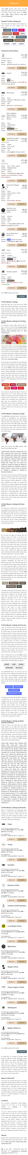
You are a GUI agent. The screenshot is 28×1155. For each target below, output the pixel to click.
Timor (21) (23, 460)
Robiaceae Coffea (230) (7, 746)
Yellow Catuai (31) (18, 759)
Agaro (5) (19, 782)
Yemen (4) (23, 466)
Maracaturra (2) (5, 791)
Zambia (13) (4, 464)
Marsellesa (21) (5, 765)
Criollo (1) (24, 800)
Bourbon (6, 43)
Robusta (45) (20, 754)
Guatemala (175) (9, 453)
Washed (7, 664)
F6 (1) (14, 800)
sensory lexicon (23, 346)
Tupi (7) (24, 778)
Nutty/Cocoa (7, 33)
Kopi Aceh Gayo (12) (15, 771)
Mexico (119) (17, 455)
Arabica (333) (5, 745)
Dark (19, 586)
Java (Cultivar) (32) (14, 758)
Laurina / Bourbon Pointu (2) (8, 793)
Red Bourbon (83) (18, 750)
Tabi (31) (10, 759)
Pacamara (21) (15, 765)
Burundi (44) (20, 458)
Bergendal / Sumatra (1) (17, 797)
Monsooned (9, 667)
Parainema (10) (14, 772)
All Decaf (9, 686)
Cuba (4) (3, 468)
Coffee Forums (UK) (10, 1141)
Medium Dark (11, 586)
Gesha (14, 43)
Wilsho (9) (3, 776)
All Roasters (21, 1051)
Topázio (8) (6, 778)
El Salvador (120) (9, 455)
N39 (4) (20, 784)
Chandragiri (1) (5, 802)
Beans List (11, 839)
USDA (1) (18, 800)
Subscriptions (21, 37)
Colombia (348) (22, 743)
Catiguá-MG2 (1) (7, 800)
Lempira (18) (11, 767)
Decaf (14, 30)
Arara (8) (18, 776)
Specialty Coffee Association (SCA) (10, 330)
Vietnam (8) (23, 464)
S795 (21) (7, 763)
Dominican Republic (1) (7, 471)
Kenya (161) (18, 453)
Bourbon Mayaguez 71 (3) (19, 787)
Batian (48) (13, 754)
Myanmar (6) (11, 466)
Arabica (21, 43)
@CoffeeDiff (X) (16, 1151)
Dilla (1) (9, 798)
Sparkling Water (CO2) (14, 693)
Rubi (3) (20, 785)
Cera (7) (20, 778)
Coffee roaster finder (21, 1141)
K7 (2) (18, 793)
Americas (5, 37)
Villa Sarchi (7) (13, 778)
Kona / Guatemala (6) (7, 780)
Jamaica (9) (11, 464)
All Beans (7, 30)
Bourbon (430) (13, 743)
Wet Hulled (19, 667)
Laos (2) (13, 468)
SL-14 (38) (20, 756)
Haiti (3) (8, 468)
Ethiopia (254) (20, 451)
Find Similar (11, 68)
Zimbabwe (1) (15, 470)
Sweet (7, 388)
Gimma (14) (8, 769)
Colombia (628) (5, 451)
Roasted (5, 384)
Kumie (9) (3, 774)
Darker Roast (8, 40)
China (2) (18, 468)
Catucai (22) (10, 761)
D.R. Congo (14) (21, 462)
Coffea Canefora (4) (13, 784)
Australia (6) (18, 466)
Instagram (14, 1106)
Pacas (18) (23, 765)
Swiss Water (18, 686)
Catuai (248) (22, 745)
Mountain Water (14, 690)
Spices (13, 384)
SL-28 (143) (15, 748)
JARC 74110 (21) (21, 763)
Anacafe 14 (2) (22, 791)
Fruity (16, 33)
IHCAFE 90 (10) (22, 772)
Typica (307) (14, 745)
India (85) (13, 458)
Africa (22, 33)
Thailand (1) (7, 470)
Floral (21, 30)
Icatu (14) (23, 769)
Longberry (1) (15, 798)
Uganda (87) (7, 458)
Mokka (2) (17, 789)
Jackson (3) (4, 789)
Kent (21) (13, 763)
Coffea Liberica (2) (16, 795)
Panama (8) (4, 466)
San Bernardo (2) (14, 791)
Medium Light (13, 583)
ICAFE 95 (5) (12, 782)
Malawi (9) (17, 464)
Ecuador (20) (4, 462)
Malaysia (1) (23, 470)
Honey (14, 664)
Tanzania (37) (16, 460)
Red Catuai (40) (13, 756)
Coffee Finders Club (6, 1143)
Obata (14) (16, 769)
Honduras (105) (9, 457)
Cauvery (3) (11, 789)
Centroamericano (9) (21, 774)
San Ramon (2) (7, 795)
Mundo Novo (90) (9, 750)
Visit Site (21, 68)
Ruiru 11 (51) (5, 754)
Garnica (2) (23, 789)
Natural (21, 664)
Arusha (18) (4, 767)
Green (5, 583)
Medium (23, 583)
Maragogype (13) (5, 771)
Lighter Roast (19, 40)
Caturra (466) (4, 743)
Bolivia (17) (13, 462)
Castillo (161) (8, 748)
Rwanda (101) (17, 457)
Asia (12, 37)
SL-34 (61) (13, 752)
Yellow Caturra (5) (19, 780)
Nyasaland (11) (5, 772)
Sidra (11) (24, 771)
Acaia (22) (16, 761)
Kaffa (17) (18, 767)
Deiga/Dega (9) (11, 774)
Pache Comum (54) (21, 752)
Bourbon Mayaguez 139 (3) (10, 785)
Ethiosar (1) (7, 797)
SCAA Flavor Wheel (13, 359)
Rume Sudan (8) (11, 776)
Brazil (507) (13, 451)
